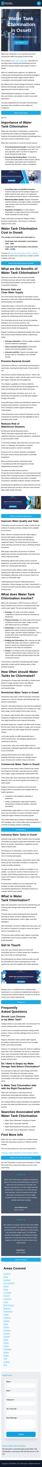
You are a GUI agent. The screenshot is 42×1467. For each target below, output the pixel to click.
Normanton (7, 1299)
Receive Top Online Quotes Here (21, 516)
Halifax (6, 1340)
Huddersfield (8, 1311)
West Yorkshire (9, 1305)
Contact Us (21, 1002)
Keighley (7, 1362)
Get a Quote (20, 42)
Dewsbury (4, 1153)
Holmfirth (7, 1337)
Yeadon (6, 1346)
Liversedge (7, 1293)
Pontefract (7, 1330)
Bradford (6, 1321)
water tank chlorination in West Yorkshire (24, 253)
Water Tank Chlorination (19, 61)
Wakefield (17, 1153)
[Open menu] (39, 3)
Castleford (7, 1318)
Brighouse (7, 1308)
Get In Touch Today (21, 113)
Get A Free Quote (21, 1259)
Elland (6, 1324)
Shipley (6, 1343)
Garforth (6, 1327)
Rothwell (7, 1296)
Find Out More (21, 830)
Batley (11, 1153)
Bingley (6, 1355)
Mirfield (35, 1153)
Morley (6, 1289)
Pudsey (6, 1315)
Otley (5, 1359)
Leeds (6, 1302)
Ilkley (5, 1365)
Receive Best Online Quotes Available (21, 263)
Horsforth (7, 1333)
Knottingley (7, 1349)
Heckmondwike (27, 1153)
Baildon (6, 1352)
